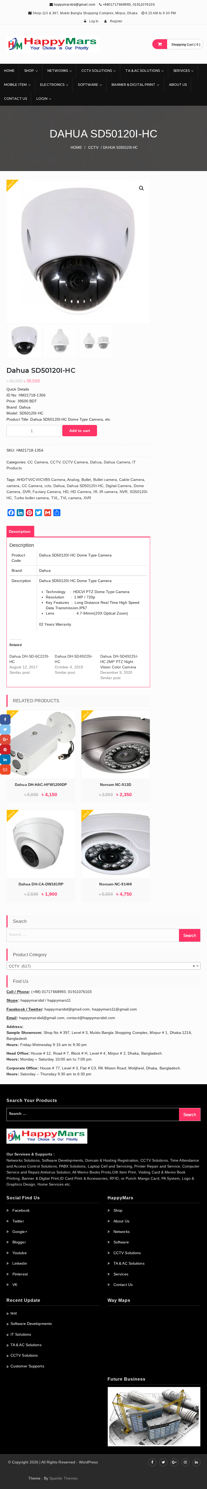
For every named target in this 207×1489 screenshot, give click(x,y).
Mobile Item (15, 85)
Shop (29, 71)
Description (19, 531)
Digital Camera (118, 486)
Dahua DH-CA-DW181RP (41, 884)
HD (65, 492)
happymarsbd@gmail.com (74, 4)
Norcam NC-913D (115, 784)
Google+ (19, 1231)
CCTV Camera (75, 462)
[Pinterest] (5, 749)
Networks (57, 71)
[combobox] (103, 966)
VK (14, 1284)
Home (9, 71)
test (14, 1313)
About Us (178, 85)
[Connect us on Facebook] (152, 1462)
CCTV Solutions (96, 71)
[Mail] (5, 769)
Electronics (52, 85)
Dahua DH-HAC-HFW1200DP (41, 784)
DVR (26, 492)
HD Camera (81, 492)
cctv (47, 486)
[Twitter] (5, 730)
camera (13, 486)
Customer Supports (27, 1366)
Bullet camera (105, 479)
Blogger (19, 1242)
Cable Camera (131, 479)
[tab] (19, 531)
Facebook (21, 1210)
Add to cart (79, 430)
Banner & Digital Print (133, 85)
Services (181, 71)
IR (95, 492)
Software (88, 85)
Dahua (96, 462)
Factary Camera (47, 492)
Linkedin (19, 1263)
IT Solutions (21, 1334)
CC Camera (37, 462)
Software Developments (31, 1323)
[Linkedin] (5, 759)
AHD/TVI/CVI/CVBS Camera (41, 479)
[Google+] (5, 740)
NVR (123, 492)
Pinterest (20, 1274)
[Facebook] (5, 719)
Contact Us (15, 99)
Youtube (19, 1253)
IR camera (108, 492)
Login (41, 99)
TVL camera (70, 498)
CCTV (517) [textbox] (102, 966)
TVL (54, 498)
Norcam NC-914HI (115, 884)
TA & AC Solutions (142, 71)
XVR (87, 498)
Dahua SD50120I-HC (85, 486)
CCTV (93, 147)
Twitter (18, 1221)
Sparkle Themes (63, 1478)
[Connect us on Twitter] (163, 1462)
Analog (73, 479)
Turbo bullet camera (31, 498)
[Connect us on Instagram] (185, 1462)
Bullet (86, 479)
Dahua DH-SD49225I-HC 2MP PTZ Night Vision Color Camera (119, 661)
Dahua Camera (117, 462)
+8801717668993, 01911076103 (129, 4)
